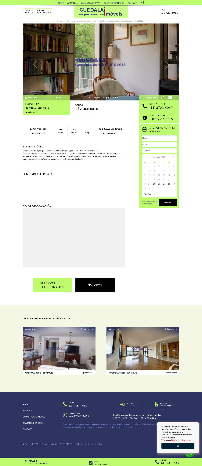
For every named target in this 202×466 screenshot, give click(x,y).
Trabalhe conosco (33, 423)
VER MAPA (150, 418)
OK (177, 446)
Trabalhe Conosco (114, 3)
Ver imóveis (52, 285)
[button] (34, 61)
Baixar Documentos (44, 11)
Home (61, 3)
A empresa (28, 410)
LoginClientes (28, 11)
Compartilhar (30, 329)
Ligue (169, 11)
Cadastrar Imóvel (91, 3)
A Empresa (72, 3)
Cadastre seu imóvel (34, 417)
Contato (132, 3)
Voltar (97, 285)
